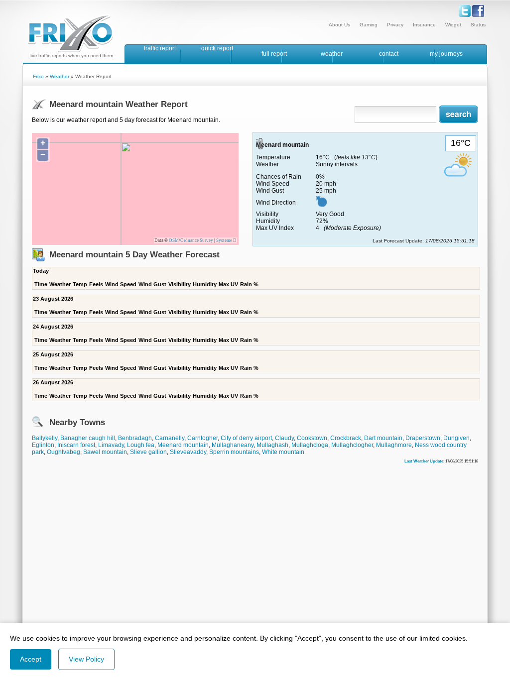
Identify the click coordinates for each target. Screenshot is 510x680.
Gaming (369, 24)
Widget (453, 24)
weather (332, 53)
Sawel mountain (105, 452)
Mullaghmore (394, 445)
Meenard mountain (183, 445)
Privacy (395, 24)
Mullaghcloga (309, 445)
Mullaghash (272, 445)
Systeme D (226, 240)
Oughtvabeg (63, 452)
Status (478, 24)
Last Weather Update (423, 460)
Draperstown (422, 438)
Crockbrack (345, 438)
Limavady (111, 445)
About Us (339, 24)
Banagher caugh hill (87, 438)
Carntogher (202, 438)
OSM (174, 240)
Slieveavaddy (188, 452)
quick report (217, 48)
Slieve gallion (148, 452)
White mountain (283, 452)
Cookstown (312, 438)
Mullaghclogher (352, 445)
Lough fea (140, 445)
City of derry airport (246, 438)
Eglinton (43, 445)
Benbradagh (135, 438)
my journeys (446, 53)
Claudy (284, 438)
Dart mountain (383, 438)
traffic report (160, 48)
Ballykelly (44, 438)
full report (274, 53)
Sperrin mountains (234, 452)
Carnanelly (169, 438)
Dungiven (456, 438)
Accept (30, 659)
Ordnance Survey (196, 240)
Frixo (38, 76)
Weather (59, 76)
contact (388, 53)
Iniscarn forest (76, 445)
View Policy (86, 659)
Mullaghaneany (233, 445)
